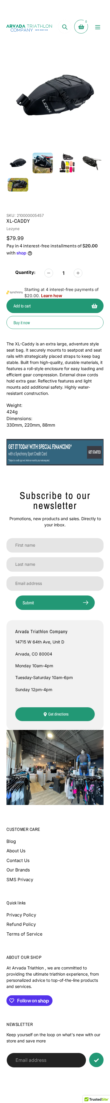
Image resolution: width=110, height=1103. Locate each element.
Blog (11, 841)
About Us (16, 851)
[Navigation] (97, 26)
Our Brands (18, 870)
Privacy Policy (21, 915)
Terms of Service (24, 934)
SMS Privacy (19, 879)
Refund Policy (21, 924)
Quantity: (25, 272)
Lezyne (13, 228)
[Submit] (96, 1060)
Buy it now (21, 323)
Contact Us (18, 860)
